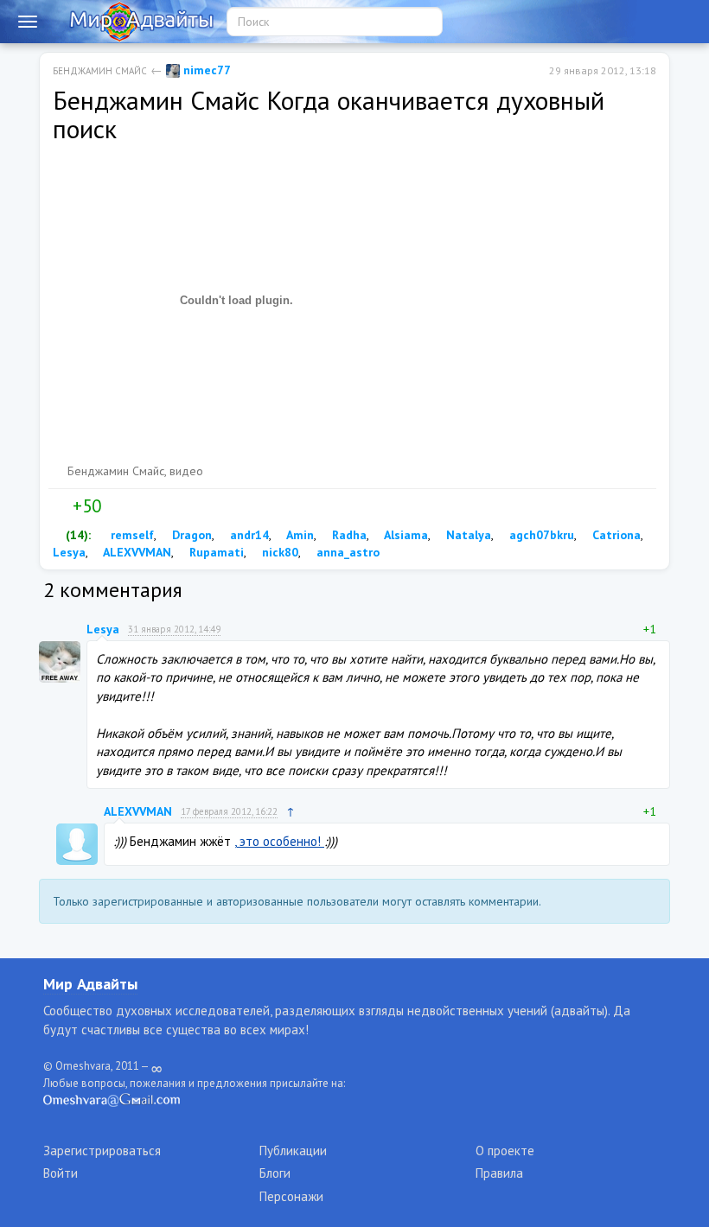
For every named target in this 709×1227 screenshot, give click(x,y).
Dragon (190, 535)
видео (186, 471)
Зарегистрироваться (102, 1150)
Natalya (467, 535)
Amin (299, 535)
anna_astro (346, 552)
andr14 (248, 535)
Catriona (615, 535)
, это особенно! (279, 841)
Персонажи (291, 1196)
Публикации (293, 1150)
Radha (348, 535)
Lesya (102, 629)
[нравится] (60, 506)
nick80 (278, 552)
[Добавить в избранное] (150, 506)
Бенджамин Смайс (100, 71)
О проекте (505, 1150)
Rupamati (215, 552)
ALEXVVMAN (135, 552)
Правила (499, 1173)
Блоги (275, 1173)
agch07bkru (540, 535)
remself (130, 535)
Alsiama (404, 535)
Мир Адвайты (90, 984)
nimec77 (205, 70)
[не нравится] (114, 506)
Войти (60, 1173)
